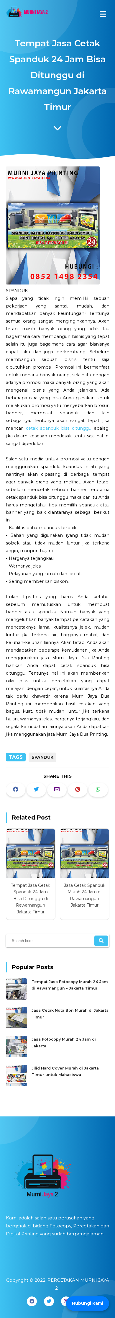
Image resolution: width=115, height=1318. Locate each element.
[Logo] (57, 1174)
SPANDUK (42, 757)
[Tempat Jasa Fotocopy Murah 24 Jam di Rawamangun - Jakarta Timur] (17, 998)
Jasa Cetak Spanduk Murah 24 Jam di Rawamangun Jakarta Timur (84, 895)
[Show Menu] (103, 14)
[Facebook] (32, 1301)
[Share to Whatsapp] (98, 790)
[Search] (101, 941)
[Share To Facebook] (15, 790)
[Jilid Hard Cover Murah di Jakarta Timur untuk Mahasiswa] (17, 1084)
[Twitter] (49, 1301)
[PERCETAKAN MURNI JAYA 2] (26, 13)
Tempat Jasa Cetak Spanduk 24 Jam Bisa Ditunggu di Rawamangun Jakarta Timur (30, 899)
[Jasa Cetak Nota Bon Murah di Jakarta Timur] (17, 1027)
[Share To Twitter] (36, 790)
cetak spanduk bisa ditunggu (59, 428)
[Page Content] (57, 129)
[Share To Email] (57, 790)
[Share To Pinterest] (77, 790)
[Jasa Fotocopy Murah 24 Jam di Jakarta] (17, 1056)
